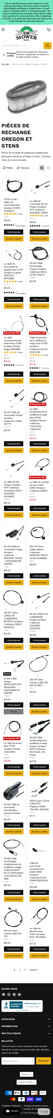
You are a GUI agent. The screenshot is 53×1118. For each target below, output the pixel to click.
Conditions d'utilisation (11, 1106)
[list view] (48, 168)
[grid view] (42, 168)
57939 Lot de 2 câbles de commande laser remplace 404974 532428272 (12, 205)
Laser (6, 217)
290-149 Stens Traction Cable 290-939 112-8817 (39, 682)
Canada (25, 1082)
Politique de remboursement (36, 1106)
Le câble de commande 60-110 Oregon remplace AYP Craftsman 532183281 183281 (39, 207)
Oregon (33, 218)
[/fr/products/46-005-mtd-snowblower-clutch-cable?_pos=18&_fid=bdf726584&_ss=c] (39, 726)
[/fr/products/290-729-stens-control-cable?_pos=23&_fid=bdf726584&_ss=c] (13, 917)
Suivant (33, 969)
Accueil (5, 64)
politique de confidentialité (35, 1109)
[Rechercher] (48, 45)
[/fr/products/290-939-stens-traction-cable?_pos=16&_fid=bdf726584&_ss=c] (39, 666)
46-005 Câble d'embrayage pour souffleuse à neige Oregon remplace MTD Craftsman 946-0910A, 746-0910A (38, 746)
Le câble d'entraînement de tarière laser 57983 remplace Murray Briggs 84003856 (13, 343)
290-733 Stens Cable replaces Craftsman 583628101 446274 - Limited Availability (39, 552)
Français (25, 1074)
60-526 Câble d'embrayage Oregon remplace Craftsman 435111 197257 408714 (38, 269)
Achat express (13, 232)
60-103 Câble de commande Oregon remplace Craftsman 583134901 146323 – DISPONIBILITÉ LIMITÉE (13, 555)
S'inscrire (43, 1060)
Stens (32, 561)
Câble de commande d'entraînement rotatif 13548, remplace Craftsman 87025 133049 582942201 (39, 872)
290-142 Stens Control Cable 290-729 (13, 933)
